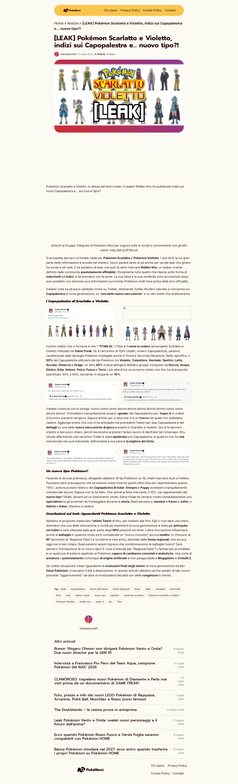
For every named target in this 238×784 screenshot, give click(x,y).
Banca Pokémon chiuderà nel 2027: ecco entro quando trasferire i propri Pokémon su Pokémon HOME (111, 751)
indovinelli (175, 589)
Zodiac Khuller (144, 289)
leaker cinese (83, 595)
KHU (58, 595)
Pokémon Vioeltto (65, 601)
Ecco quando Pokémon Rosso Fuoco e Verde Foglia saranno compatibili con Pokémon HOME (106, 737)
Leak (68, 595)
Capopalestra (78, 589)
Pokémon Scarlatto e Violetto (163, 595)
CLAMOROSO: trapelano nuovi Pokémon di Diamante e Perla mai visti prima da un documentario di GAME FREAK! (110, 681)
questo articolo (128, 570)
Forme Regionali (121, 589)
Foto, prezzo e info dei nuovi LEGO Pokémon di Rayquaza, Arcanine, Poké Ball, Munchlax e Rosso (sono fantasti (104, 697)
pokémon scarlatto (134, 595)
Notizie (72, 23)
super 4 (100, 601)
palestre (114, 595)
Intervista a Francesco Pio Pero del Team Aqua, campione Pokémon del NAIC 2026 (104, 665)
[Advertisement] (119, 158)
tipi (110, 601)
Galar (148, 589)
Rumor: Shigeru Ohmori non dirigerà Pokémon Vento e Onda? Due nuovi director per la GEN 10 (108, 650)
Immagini (160, 589)
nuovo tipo (100, 595)
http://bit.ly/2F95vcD (124, 250)
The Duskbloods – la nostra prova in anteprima (95, 710)
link (90, 570)
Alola (63, 589)
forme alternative (99, 589)
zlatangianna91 (69, 54)
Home (58, 23)
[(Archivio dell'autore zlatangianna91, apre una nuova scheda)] (88, 622)
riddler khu (85, 601)
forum (137, 589)
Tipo (119, 601)
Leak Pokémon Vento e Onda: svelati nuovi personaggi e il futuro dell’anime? (105, 722)
